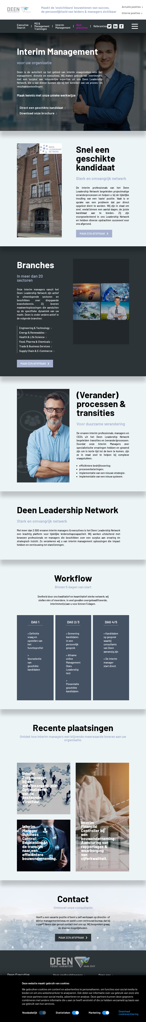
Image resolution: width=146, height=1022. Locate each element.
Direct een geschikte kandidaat (41, 108)
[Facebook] (121, 26)
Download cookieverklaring (128, 1012)
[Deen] (18, 9)
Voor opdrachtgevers (68, 975)
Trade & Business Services (34, 346)
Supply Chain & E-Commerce (35, 350)
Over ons (104, 975)
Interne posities (131, 12)
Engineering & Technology (34, 328)
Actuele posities (131, 6)
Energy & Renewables (31, 332)
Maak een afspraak (92, 233)
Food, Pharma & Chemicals (34, 341)
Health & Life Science (32, 337)
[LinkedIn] (115, 26)
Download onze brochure (37, 113)
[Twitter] (109, 26)
